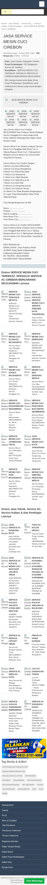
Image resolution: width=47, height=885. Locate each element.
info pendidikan (18, 780)
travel (41, 789)
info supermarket (28, 785)
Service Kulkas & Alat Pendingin (21, 512)
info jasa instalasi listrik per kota (13, 771)
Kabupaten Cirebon (31, 61)
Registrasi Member (10, 841)
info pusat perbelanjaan (10, 785)
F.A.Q (4, 815)
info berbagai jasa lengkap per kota (15, 767)
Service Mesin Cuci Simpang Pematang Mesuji (37, 475)
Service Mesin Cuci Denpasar (37, 337)
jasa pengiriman (23, 789)
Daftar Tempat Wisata (11, 846)
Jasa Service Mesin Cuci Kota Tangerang (38, 442)
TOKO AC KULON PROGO (36, 528)
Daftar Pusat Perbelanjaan (13, 857)
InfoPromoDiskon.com (10, 878)
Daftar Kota (6, 862)
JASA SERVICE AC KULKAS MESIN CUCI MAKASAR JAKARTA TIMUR (15, 566)
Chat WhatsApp (34, 881)
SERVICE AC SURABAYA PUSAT (38, 704)
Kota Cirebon (16, 61)
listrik (34, 789)
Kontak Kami (7, 867)
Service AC (26, 23)
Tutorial (5, 810)
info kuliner (6, 780)
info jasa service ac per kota (12, 776)
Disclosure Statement (11, 830)
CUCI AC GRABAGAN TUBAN (38, 671)
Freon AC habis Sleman (37, 638)
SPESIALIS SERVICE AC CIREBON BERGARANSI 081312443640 (21, 280)
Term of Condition (9, 820)
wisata (4, 793)
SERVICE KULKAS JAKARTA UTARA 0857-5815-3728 (15, 605)
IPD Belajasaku (30, 64)
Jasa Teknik (13, 23)
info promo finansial (34, 780)
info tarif (40, 785)
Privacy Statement (10, 835)
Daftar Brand (7, 852)
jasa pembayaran (8, 789)
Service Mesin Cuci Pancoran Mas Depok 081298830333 (38, 406)
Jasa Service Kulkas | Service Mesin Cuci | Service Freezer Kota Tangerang (38, 303)
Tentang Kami (7, 805)
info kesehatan (30, 776)
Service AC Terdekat (13, 67)
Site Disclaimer (8, 825)
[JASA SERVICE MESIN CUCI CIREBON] (23, 101)
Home (4, 23)
